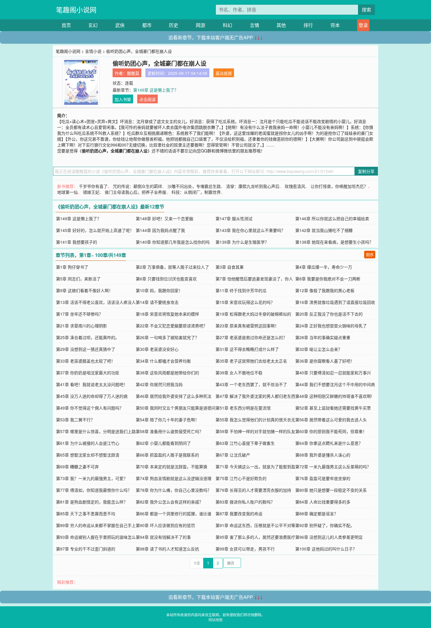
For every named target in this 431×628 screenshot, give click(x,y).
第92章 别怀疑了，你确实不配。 (324, 525)
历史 (173, 25)
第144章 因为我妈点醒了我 (160, 230)
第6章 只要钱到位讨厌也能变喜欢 (166, 279)
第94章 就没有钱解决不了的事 (163, 537)
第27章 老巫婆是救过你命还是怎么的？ (251, 337)
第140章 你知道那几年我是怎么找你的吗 (173, 242)
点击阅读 (147, 99)
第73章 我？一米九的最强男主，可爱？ (92, 478)
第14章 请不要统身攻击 (157, 302)
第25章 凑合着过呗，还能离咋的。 (87, 337)
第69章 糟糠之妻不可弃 (77, 466)
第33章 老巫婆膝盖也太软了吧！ (85, 361)
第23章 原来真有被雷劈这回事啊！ (247, 326)
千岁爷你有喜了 (93, 186)
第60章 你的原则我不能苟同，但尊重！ (331, 431)
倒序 (370, 254)
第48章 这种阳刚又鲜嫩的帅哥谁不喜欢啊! (333, 396)
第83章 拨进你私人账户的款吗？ (245, 502)
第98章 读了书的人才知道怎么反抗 (167, 549)
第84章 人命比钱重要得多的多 (322, 502)
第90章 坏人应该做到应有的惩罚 (165, 525)
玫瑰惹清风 (295, 186)
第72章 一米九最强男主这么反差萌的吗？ (333, 466)
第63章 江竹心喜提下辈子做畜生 (245, 443)
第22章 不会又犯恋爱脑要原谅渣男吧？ (171, 326)
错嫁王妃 (91, 192)
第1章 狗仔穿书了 (72, 267)
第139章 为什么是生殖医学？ (242, 242)
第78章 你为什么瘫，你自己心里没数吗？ (173, 490)
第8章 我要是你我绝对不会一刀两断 (327, 279)
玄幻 (93, 25)
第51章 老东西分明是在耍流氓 (243, 408)
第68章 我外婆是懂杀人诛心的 (322, 455)
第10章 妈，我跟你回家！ (159, 290)
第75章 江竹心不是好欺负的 (241, 478)
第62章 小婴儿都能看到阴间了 (163, 443)
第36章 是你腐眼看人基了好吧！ (324, 361)
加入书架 (123, 99)
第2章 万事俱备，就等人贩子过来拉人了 (172, 267)
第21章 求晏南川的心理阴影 (81, 326)
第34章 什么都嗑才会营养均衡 (163, 361)
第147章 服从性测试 (234, 218)
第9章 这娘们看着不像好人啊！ (84, 290)
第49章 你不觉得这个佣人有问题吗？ (89, 408)
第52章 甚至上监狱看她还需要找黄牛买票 (333, 408)
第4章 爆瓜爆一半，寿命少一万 (323, 267)
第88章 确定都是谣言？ (316, 513)
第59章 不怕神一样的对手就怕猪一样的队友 (255, 431)
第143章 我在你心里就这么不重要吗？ (250, 230)
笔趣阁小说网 (76, 9)
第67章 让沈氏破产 (233, 455)
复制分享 (366, 171)
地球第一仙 (67, 192)
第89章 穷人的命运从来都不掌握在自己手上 (96, 525)
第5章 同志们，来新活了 (78, 279)
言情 (254, 25)
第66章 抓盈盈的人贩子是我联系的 (167, 455)
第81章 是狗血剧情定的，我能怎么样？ (92, 502)
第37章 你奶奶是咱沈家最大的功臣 (87, 373)
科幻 (227, 25)
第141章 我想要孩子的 (76, 242)
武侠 (120, 25)
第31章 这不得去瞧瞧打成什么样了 (247, 349)
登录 (363, 25)
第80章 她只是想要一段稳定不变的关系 (331, 490)
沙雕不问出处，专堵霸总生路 (194, 186)
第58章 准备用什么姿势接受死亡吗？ (169, 431)
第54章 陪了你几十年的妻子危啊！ (167, 419)
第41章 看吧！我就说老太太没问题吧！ (92, 384)
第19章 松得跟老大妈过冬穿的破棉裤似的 (253, 314)
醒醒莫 (133, 73)
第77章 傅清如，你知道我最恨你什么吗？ (94, 490)
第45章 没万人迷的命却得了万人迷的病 (92, 396)
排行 (308, 25)
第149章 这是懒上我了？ (155, 90)
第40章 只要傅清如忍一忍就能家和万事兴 (333, 373)
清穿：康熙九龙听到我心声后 (252, 186)
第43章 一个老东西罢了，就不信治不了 (251, 384)
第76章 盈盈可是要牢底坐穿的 (322, 478)
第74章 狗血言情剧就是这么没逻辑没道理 (173, 478)
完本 (335, 25)
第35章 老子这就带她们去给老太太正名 (251, 361)
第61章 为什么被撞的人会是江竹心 (87, 443)
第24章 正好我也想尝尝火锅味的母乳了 (331, 326)
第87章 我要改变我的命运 (239, 513)
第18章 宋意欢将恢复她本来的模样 (167, 314)
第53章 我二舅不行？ (75, 419)
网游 (200, 25)
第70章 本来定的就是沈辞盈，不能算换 (171, 466)
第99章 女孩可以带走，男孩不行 (245, 549)
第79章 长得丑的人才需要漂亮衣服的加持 (253, 490)
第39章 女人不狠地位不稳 (239, 373)
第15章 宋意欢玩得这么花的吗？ (245, 302)
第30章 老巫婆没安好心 (157, 349)
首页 (66, 25)
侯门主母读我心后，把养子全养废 (135, 192)
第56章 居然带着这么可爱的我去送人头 (331, 419)
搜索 (366, 9)
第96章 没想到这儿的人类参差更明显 (329, 537)
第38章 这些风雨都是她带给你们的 (167, 373)
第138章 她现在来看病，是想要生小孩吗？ (334, 242)
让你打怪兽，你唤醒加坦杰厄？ (339, 186)
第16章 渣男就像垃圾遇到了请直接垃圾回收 (335, 302)
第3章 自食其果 (230, 267)
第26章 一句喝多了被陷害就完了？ (167, 337)
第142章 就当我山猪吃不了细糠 (324, 230)
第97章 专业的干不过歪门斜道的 (85, 549)
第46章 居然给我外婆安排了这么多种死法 (173, 396)
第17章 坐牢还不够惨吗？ (79, 314)
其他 (281, 25)
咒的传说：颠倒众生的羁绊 (137, 186)
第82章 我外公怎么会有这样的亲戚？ (169, 502)
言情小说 (93, 51)
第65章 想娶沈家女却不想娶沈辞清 (87, 455)
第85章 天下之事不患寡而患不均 (85, 513)
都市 (147, 25)
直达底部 (224, 73)
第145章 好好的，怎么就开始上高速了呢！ (95, 230)
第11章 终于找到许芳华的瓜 (241, 290)
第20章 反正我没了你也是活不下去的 (329, 314)
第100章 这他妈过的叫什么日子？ (326, 549)
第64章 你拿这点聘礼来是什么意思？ (329, 443)
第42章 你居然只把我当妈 (159, 384)
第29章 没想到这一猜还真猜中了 (85, 349)
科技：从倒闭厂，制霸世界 (196, 192)
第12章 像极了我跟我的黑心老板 (324, 290)
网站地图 (215, 619)
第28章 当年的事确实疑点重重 (322, 337)
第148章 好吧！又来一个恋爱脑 (164, 218)
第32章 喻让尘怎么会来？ (318, 349)
